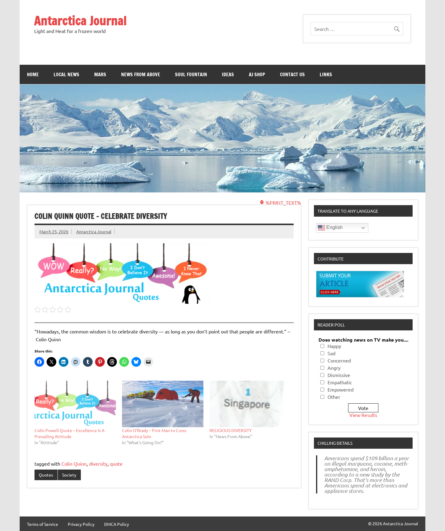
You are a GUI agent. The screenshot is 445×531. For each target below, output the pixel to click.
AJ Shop (257, 74)
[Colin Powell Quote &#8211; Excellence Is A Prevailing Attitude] (75, 404)
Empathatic (340, 382)
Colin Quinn (74, 464)
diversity (98, 464)
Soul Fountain (191, 74)
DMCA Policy (116, 524)
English (334, 227)
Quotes (46, 474)
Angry (334, 368)
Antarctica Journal (80, 20)
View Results (363, 415)
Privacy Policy (81, 524)
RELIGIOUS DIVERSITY (230, 430)
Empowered (341, 389)
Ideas (228, 74)
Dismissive (339, 375)
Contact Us (292, 74)
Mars (100, 74)
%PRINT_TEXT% (282, 202)
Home (33, 74)
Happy (334, 346)
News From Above (140, 74)
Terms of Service (42, 524)
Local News (66, 74)
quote (116, 464)
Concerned (339, 360)
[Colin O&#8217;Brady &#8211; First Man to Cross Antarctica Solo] (162, 404)
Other (334, 397)
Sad (331, 353)
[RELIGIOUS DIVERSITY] (250, 404)
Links (326, 74)
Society (69, 474)
